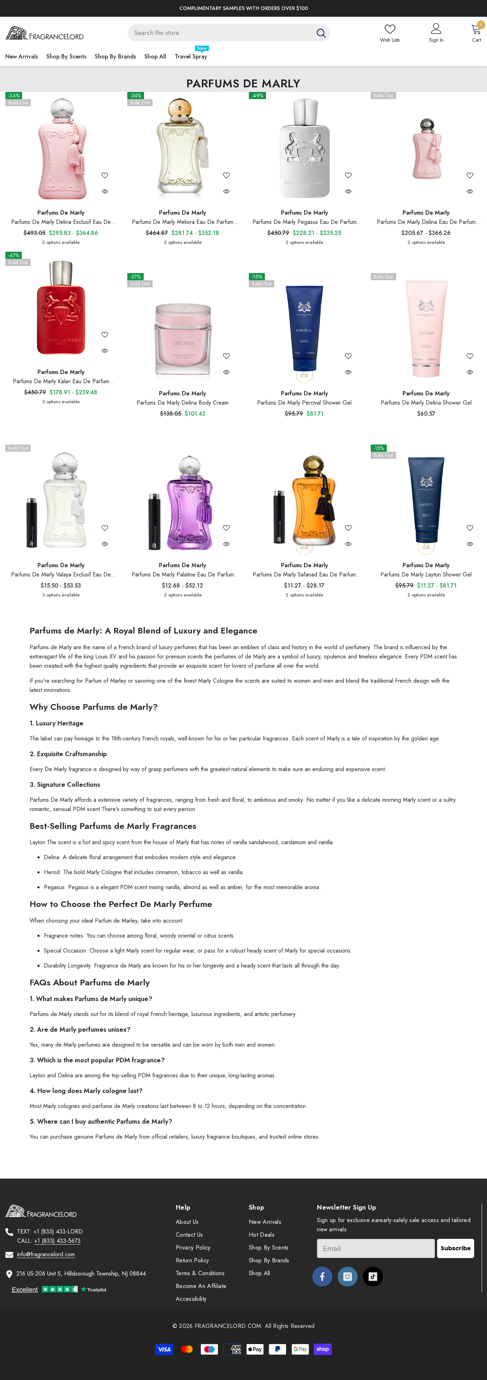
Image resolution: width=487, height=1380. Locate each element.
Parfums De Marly (60, 213)
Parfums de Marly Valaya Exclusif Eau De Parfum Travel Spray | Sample (61, 574)
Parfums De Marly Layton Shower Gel (426, 574)
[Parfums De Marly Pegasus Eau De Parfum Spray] (304, 147)
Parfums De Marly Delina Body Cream (183, 403)
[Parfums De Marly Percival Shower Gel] (304, 328)
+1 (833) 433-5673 (57, 1241)
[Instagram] (348, 1277)
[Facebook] (322, 1277)
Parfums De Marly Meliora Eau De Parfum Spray (182, 222)
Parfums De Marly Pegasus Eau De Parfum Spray (304, 222)
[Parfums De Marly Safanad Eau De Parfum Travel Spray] (304, 500)
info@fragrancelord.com (46, 1254)
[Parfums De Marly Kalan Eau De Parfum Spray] (61, 307)
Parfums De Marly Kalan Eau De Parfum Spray (61, 381)
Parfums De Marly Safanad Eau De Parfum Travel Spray (304, 574)
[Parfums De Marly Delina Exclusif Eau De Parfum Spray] (61, 147)
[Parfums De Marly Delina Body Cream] (183, 328)
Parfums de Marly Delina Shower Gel (426, 403)
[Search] (229, 32)
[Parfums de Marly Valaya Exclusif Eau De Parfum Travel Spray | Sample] (61, 500)
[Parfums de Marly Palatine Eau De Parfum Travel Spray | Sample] (183, 500)
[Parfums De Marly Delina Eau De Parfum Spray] (426, 147)
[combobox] (220, 32)
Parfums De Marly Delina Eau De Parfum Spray (426, 222)
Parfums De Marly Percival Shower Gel (304, 403)
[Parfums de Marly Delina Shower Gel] (426, 328)
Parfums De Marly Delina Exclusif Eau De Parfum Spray (61, 222)
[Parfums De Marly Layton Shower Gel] (426, 500)
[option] (243, 8)
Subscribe (456, 1248)
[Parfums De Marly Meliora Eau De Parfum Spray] (183, 147)
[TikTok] (373, 1277)
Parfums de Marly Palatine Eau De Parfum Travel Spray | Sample (183, 574)
